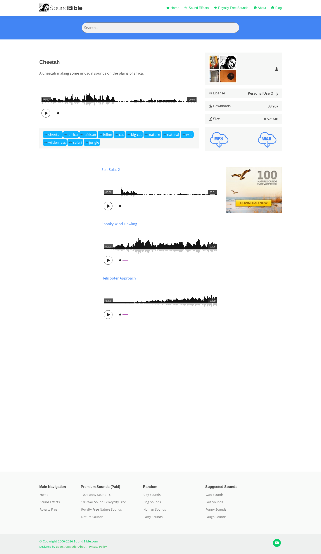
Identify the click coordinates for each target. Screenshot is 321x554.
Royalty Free (48, 509)
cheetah (55, 134)
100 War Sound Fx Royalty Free (103, 502)
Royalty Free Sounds (232, 8)
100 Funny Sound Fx (95, 494)
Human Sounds (154, 509)
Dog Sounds (152, 502)
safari (77, 142)
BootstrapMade (66, 547)
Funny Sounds (216, 509)
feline (107, 134)
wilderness (57, 142)
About (261, 8)
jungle (94, 142)
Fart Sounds (214, 502)
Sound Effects (198, 8)
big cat (136, 134)
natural (173, 134)
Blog (278, 8)
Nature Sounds (92, 516)
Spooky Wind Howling (119, 224)
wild (189, 134)
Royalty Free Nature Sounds (101, 509)
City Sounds (152, 494)
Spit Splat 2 (111, 169)
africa (73, 134)
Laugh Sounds (216, 516)
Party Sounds (153, 516)
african (90, 134)
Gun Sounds (215, 494)
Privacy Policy (98, 547)
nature (154, 134)
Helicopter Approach (119, 278)
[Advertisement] (67, 313)
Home (174, 8)
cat (121, 134)
